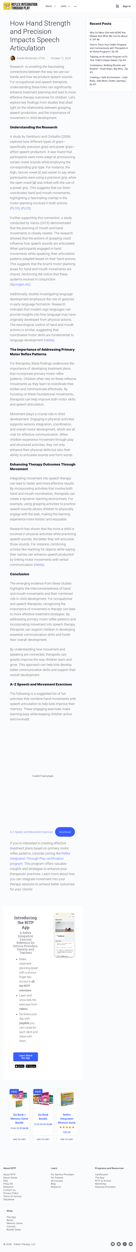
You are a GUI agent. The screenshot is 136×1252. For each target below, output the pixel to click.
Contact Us (9, 1190)
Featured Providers (105, 1186)
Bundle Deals (14, 1229)
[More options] (75, 6)
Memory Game (14, 1223)
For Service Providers (62, 1174)
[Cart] (117, 6)
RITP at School (103, 1180)
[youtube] (131, 1244)
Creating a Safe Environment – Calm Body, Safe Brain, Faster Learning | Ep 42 (109, 81)
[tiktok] (125, 1244)
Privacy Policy (11, 1193)
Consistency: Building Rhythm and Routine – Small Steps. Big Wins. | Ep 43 (109, 69)
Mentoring (100, 1183)
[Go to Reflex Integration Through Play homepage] (20, 6)
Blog (53, 1183)
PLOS (15, 208)
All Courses (57, 1180)
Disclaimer (8, 1199)
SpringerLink (20, 284)
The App (99, 1177)
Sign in (127, 6)
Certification (101, 1174)
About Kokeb (10, 1177)
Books (10, 1220)
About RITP (9, 1174)
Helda (49, 340)
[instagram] (119, 1244)
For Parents (57, 1177)
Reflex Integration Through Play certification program (40, 858)
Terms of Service (12, 1196)
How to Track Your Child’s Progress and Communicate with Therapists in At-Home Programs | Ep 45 (109, 48)
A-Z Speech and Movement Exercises (31, 832)
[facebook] (113, 1244)
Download (65, 832)
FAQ (5, 1180)
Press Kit (8, 1183)
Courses (11, 1226)
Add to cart (19, 1139)
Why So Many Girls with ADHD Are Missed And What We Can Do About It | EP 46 (108, 36)
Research (8, 1186)
